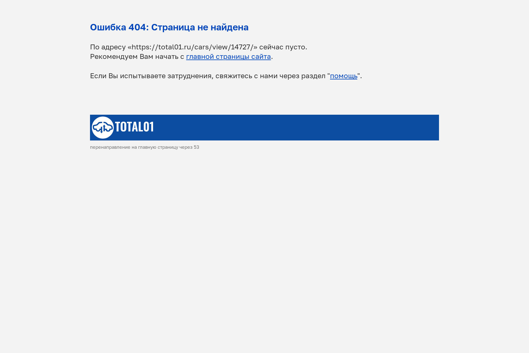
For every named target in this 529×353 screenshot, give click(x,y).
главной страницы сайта (228, 56)
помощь (343, 75)
